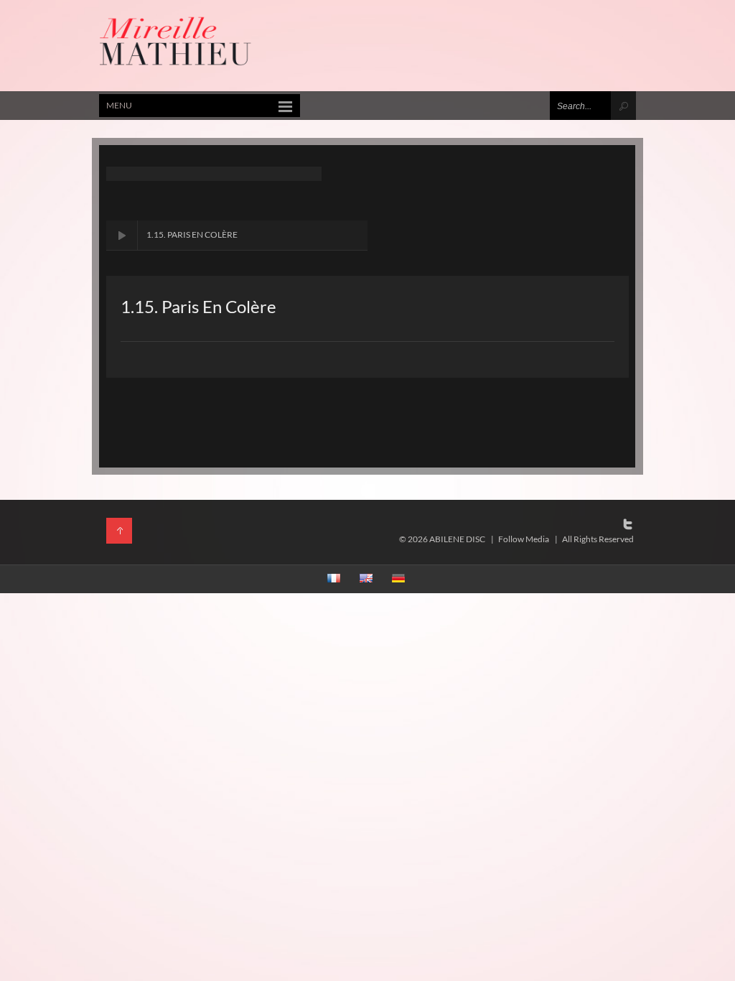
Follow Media (523, 539)
